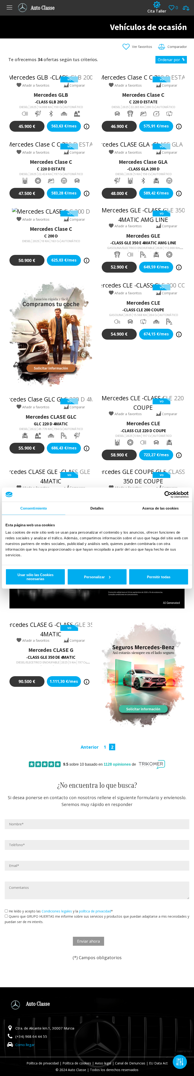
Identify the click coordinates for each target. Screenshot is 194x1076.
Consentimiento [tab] (33, 508)
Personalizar (94, 577)
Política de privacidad (42, 1063)
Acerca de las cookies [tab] (160, 508)
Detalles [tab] (97, 508)
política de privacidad (95, 911)
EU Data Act (158, 1063)
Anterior (90, 747)
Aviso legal (103, 1063)
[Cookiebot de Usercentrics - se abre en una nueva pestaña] (168, 494)
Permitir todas (158, 577)
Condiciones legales (57, 911)
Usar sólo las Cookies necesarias (35, 577)
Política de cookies (76, 1063)
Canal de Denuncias (130, 1063)
